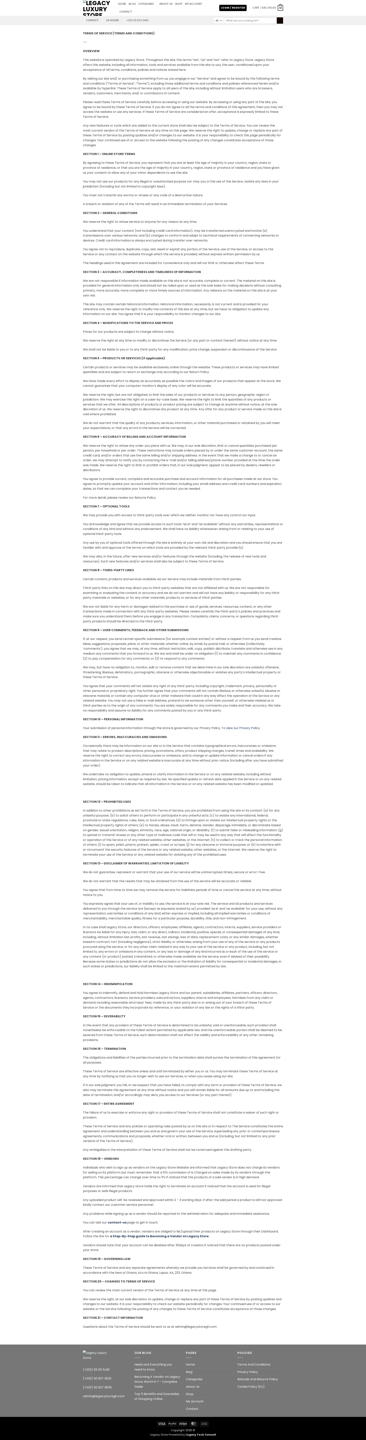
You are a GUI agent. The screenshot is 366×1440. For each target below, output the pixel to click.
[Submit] (280, 20)
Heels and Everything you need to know (153, 1367)
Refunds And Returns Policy (257, 1379)
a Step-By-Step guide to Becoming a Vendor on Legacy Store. (159, 1236)
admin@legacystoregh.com (104, 1396)
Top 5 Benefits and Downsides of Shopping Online (156, 1396)
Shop (178, 4)
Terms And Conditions (253, 1364)
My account (193, 4)
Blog (132, 4)
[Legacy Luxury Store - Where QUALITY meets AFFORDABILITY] (97, 8)
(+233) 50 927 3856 (97, 1387)
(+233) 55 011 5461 (96, 1369)
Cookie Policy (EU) (251, 1386)
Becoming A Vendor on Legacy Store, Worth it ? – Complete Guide (157, 1382)
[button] (233, 8)
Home (122, 4)
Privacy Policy (247, 1372)
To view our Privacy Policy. (241, 728)
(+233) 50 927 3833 (97, 1378)
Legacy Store (159, 1435)
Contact (126, 12)
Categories (146, 4)
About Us (166, 4)
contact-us (117, 1222)
